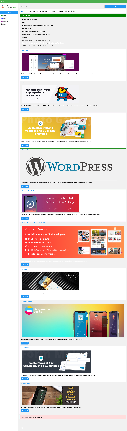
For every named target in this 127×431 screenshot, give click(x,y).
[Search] (115, 6)
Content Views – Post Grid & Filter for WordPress (36, 34)
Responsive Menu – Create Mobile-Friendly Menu (36, 40)
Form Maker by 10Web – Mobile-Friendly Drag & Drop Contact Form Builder (43, 43)
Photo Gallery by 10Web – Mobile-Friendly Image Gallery (37, 25)
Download (25, 77)
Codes (4, 24)
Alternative (5, 21)
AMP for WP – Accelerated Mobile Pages (33, 31)
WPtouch (24, 37)
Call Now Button (26, 28)
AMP (23, 22)
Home (4, 15)
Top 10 (4, 18)
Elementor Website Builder (29, 19)
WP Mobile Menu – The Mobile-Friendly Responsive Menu (39, 46)
